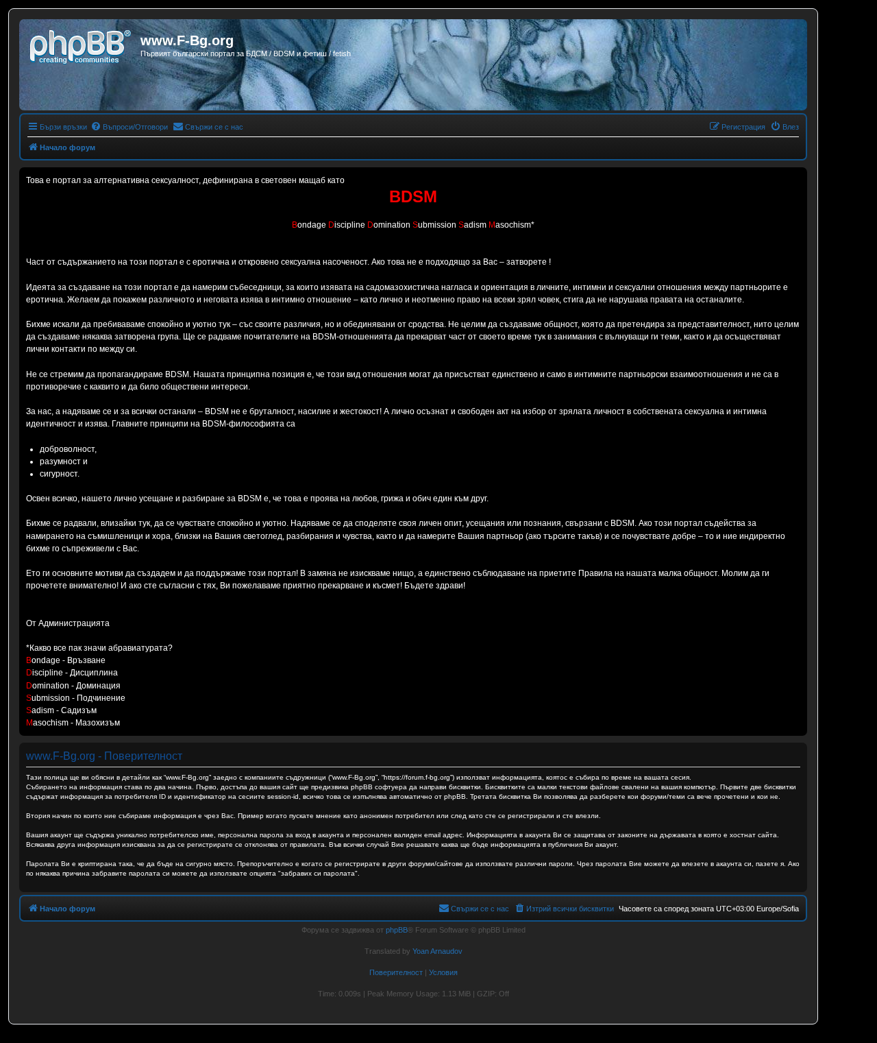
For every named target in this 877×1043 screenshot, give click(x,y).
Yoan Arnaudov (437, 951)
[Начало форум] (81, 45)
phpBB (397, 930)
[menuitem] (129, 127)
